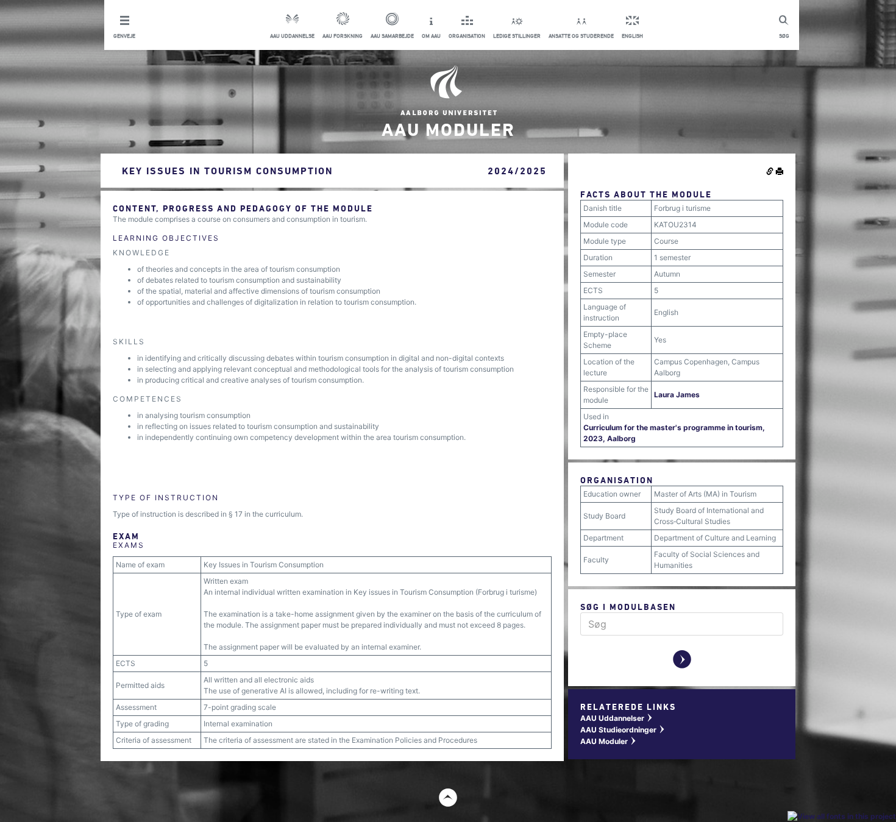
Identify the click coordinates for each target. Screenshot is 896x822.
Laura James (677, 394)
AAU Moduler (608, 741)
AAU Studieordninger (623, 729)
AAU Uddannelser (616, 718)
